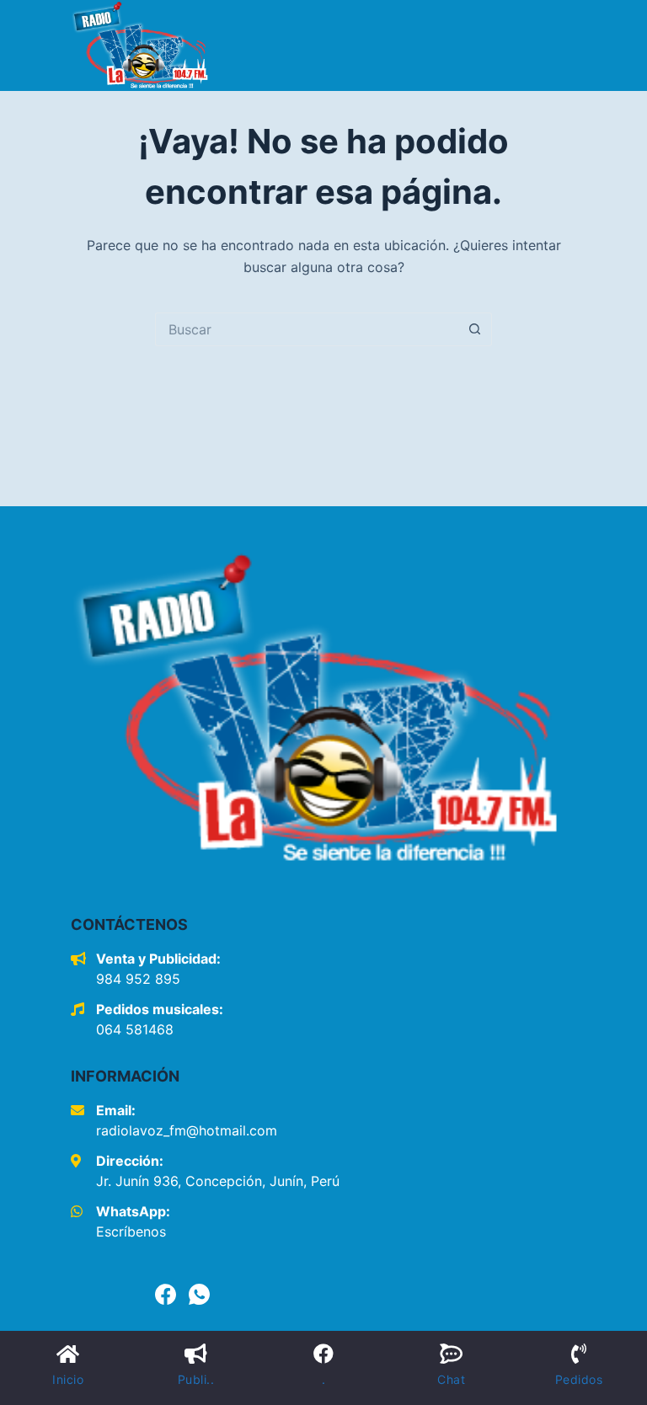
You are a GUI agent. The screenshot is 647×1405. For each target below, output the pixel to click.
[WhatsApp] (199, 1294)
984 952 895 (138, 978)
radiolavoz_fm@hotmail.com (186, 1130)
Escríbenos (131, 1231)
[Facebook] (165, 1294)
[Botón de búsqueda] (475, 329)
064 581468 (135, 1029)
